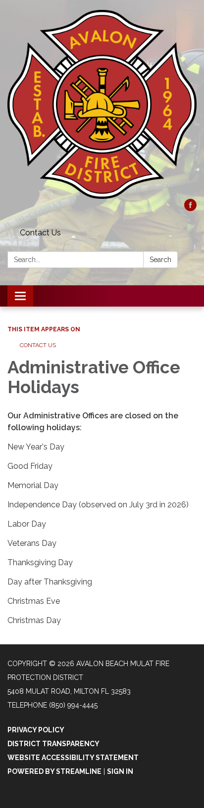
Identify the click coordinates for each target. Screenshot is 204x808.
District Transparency (53, 744)
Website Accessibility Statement (73, 758)
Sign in (120, 771)
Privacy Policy (35, 730)
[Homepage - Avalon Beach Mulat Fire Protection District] (102, 104)
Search (160, 260)
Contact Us (40, 232)
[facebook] (190, 208)
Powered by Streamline (54, 771)
